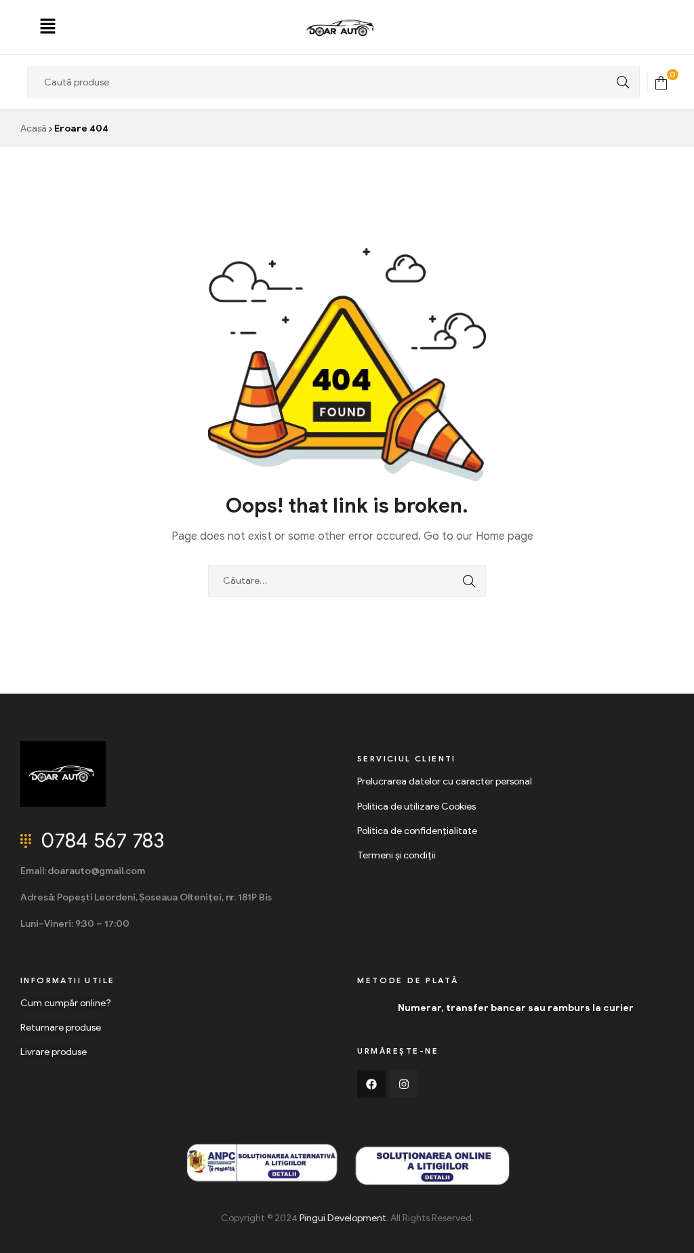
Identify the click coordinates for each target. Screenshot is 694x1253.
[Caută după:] (347, 580)
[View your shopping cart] (661, 81)
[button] (47, 27)
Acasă (33, 128)
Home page (504, 536)
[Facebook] (371, 1084)
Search (619, 82)
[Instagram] (404, 1084)
